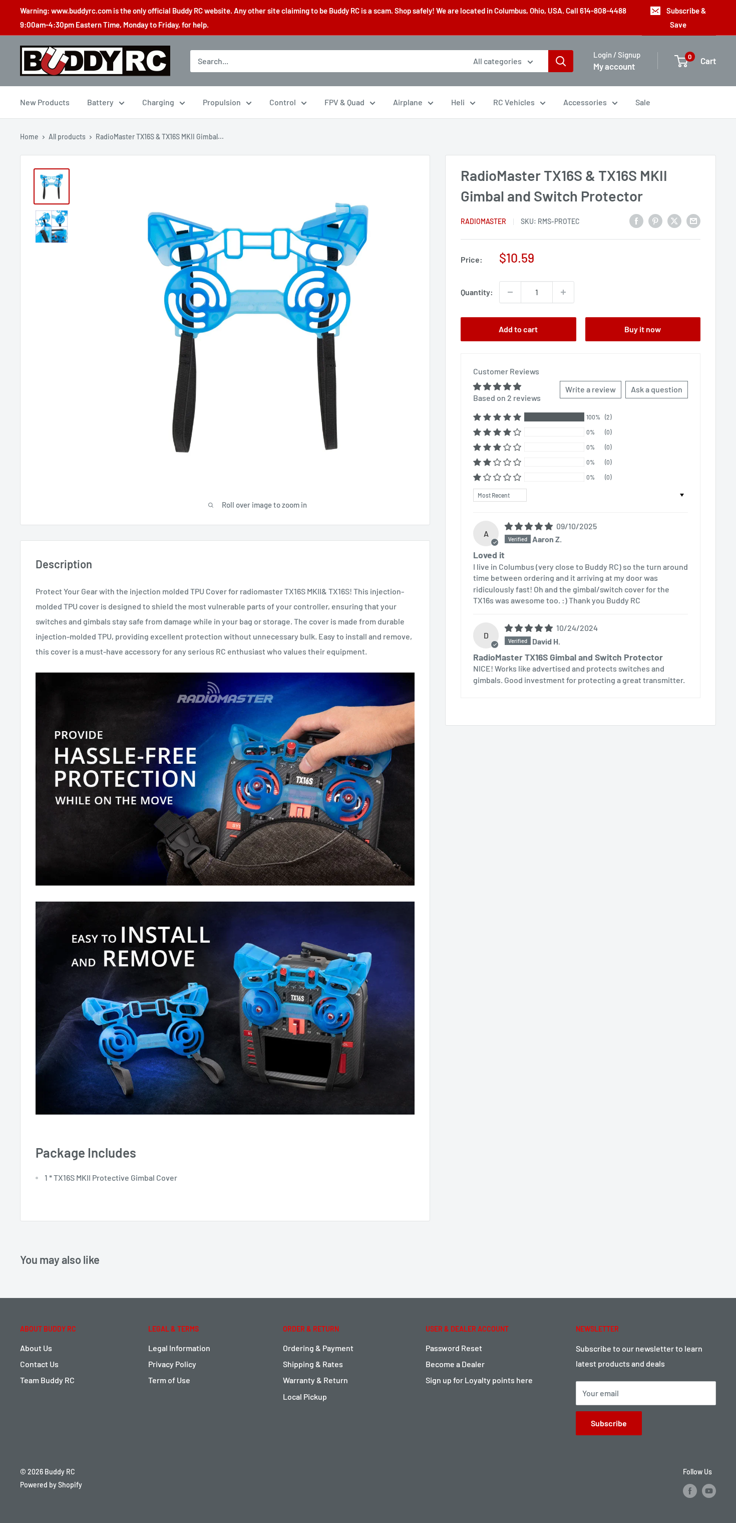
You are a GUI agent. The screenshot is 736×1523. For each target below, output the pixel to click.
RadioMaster (483, 221)
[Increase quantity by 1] (563, 292)
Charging (158, 102)
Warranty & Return (315, 1380)
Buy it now (642, 329)
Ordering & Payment (318, 1348)
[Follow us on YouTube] (709, 1491)
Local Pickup (305, 1396)
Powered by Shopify (51, 1484)
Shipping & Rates (313, 1364)
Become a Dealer (455, 1364)
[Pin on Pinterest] (655, 220)
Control (282, 102)
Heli (458, 102)
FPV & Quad (344, 102)
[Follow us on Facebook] (690, 1491)
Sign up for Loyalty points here (479, 1380)
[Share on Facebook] (636, 220)
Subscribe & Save (686, 17)
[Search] (560, 61)
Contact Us (39, 1364)
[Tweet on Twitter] (674, 220)
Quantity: (477, 292)
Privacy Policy (172, 1364)
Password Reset (454, 1348)
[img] (529, 526)
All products (67, 136)
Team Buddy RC (47, 1380)
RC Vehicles (514, 102)
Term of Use (169, 1380)
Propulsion (222, 102)
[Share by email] (693, 220)
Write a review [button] (590, 389)
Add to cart (518, 329)
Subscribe (609, 1423)
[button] (497, 417)
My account (614, 66)
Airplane (408, 102)
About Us (36, 1348)
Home (29, 136)
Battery (100, 102)
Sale (642, 102)
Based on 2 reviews (507, 397)
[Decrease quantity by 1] (510, 292)
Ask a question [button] (656, 389)
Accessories (585, 102)
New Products (45, 102)
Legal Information (179, 1348)
